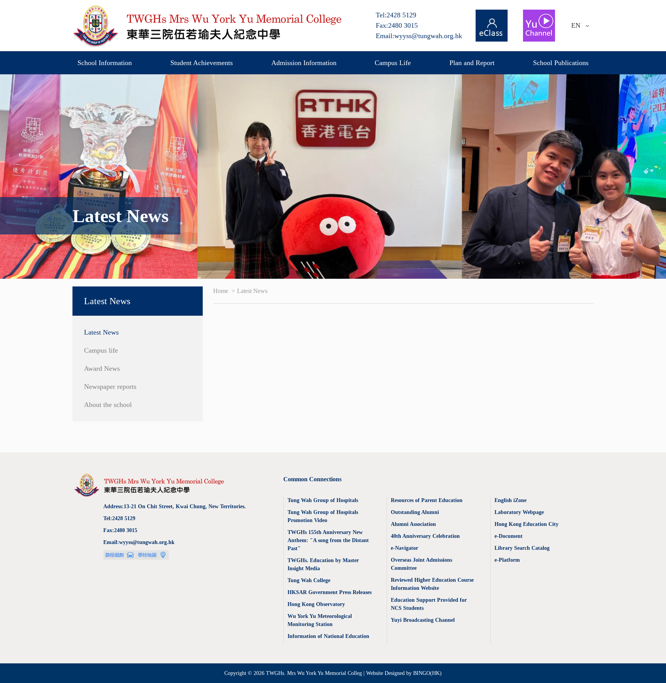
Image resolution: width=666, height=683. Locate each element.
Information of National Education (328, 636)
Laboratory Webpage (519, 512)
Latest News (101, 332)
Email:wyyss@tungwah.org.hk (419, 36)
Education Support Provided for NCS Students (429, 604)
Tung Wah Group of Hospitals (323, 500)
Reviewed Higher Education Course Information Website (432, 584)
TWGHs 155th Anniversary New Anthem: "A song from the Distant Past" (328, 540)
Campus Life (393, 63)
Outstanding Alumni (415, 512)
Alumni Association (413, 524)
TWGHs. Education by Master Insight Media (323, 564)
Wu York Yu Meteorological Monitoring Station (320, 620)
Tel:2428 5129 (396, 15)
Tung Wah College (309, 580)
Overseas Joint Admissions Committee (421, 564)
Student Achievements (201, 63)
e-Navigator (404, 548)
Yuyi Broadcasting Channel (423, 620)
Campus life (101, 350)
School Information (104, 63)
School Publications (561, 63)
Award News (102, 368)
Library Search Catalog (522, 548)
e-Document (508, 536)
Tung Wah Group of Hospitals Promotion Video (323, 516)
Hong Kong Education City (526, 524)
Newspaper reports (110, 386)
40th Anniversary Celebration (425, 536)
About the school (108, 404)
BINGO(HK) (427, 673)
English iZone (510, 500)
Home (221, 291)
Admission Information (303, 63)
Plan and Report (471, 63)
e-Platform (507, 560)
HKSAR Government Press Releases (330, 592)
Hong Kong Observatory (316, 604)
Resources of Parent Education (426, 500)
